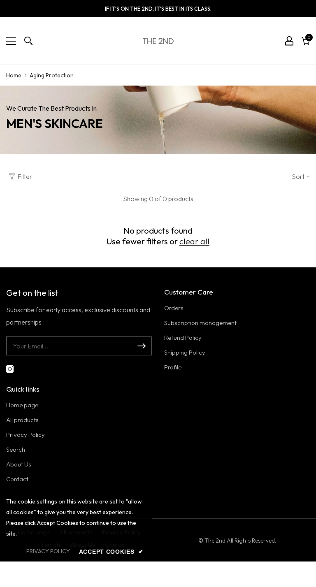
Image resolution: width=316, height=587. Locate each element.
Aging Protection (52, 75)
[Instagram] (10, 369)
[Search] (28, 41)
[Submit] (141, 345)
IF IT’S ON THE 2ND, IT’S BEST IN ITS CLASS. (158, 8)
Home (13, 75)
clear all (194, 241)
